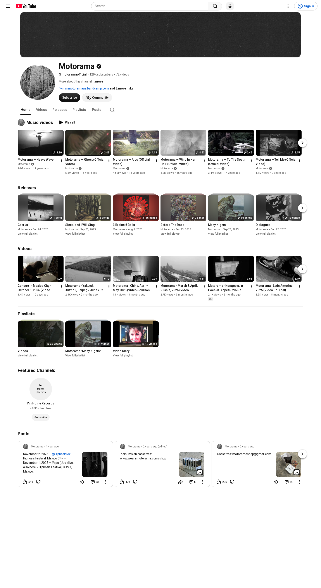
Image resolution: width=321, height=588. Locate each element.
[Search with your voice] (230, 6)
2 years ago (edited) (155, 446)
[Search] (215, 6)
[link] (65, 465)
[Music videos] (22, 122)
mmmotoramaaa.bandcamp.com (85, 88)
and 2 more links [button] (121, 88)
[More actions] (61, 160)
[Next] (302, 142)
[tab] (25, 110)
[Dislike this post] (38, 481)
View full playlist (28, 233)
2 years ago (247, 446)
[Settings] (288, 6)
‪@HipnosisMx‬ (61, 454)
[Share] (82, 482)
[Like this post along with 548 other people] (24, 481)
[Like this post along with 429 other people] (121, 481)
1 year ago (52, 446)
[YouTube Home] (25, 6)
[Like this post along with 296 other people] (218, 481)
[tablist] (160, 110)
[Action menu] (105, 482)
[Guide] (7, 6)
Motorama (24, 164)
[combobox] (151, 6)
